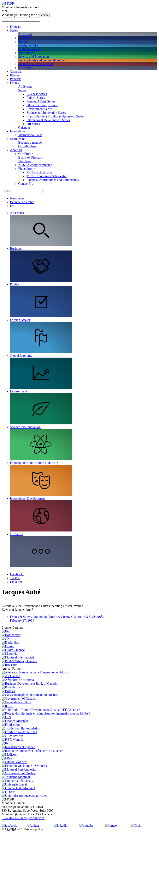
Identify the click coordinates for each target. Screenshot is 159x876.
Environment (26, 53)
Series (14, 30)
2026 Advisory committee (35, 165)
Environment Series (39, 109)
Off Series (24, 68)
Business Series (36, 94)
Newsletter (17, 198)
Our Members (27, 146)
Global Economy (29, 49)
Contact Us (25, 183)
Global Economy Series (42, 105)
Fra (12, 206)
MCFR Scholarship (39, 172)
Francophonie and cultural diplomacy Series (55, 116)
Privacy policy (33, 829)
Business (24, 38)
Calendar (16, 71)
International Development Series (48, 120)
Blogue (14, 75)
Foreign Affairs (28, 45)
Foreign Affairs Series (40, 101)
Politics (23, 41)
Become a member (30, 142)
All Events (25, 34)
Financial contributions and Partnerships (52, 180)
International (18, 131)
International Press (30, 135)
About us (16, 150)
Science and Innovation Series (46, 112)
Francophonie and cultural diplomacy (42, 60)
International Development (35, 64)
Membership (18, 139)
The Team (24, 161)
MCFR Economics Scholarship (46, 176)
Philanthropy (26, 168)
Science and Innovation (33, 56)
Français (15, 26)
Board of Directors (30, 157)
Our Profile (25, 153)
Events (14, 82)
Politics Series (35, 97)
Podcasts (15, 79)
